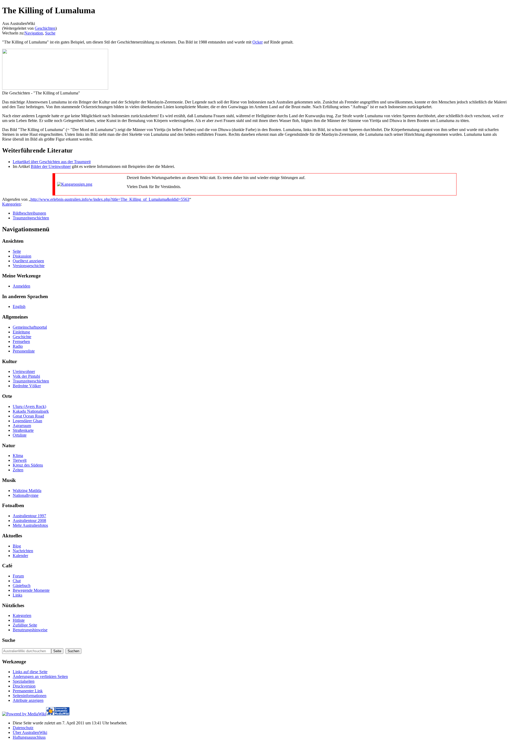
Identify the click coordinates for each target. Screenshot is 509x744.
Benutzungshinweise (30, 630)
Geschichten (45, 28)
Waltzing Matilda (27, 490)
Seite (17, 251)
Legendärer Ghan (27, 421)
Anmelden (21, 286)
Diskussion (22, 256)
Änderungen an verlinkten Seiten (40, 676)
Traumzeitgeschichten (31, 218)
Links (17, 595)
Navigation (33, 33)
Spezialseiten (23, 681)
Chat (17, 580)
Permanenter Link (28, 691)
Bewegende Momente (31, 590)
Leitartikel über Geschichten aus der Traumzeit (52, 161)
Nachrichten (23, 551)
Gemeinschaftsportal (30, 327)
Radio (18, 346)
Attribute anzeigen (28, 700)
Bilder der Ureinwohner (51, 166)
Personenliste (24, 351)
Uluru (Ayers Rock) (29, 406)
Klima (18, 455)
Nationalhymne (25, 495)
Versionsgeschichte (29, 265)
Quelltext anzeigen (28, 261)
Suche (50, 33)
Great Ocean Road (28, 416)
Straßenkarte (23, 430)
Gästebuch (21, 585)
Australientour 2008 (29, 520)
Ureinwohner (24, 371)
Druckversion (24, 686)
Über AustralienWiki (30, 732)
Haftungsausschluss (29, 737)
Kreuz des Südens (28, 465)
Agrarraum (22, 425)
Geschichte (22, 336)
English (19, 306)
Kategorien (11, 204)
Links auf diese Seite (30, 671)
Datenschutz (23, 727)
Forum (18, 576)
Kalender (20, 555)
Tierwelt (20, 460)
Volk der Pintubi (26, 376)
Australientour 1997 (29, 516)
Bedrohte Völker (27, 386)
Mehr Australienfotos (30, 525)
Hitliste (19, 620)
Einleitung (21, 332)
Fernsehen (21, 341)
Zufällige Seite (25, 625)
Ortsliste (20, 435)
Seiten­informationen (29, 695)
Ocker (257, 42)
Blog (17, 546)
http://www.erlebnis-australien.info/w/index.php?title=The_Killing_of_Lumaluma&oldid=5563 (109, 199)
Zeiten (18, 470)
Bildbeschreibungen (29, 213)
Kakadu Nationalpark (31, 411)
